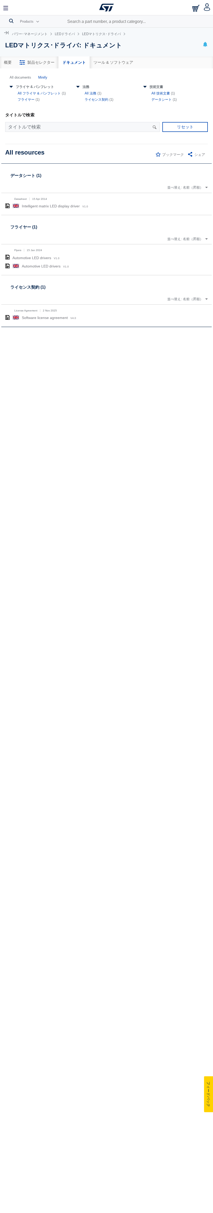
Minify (42, 77)
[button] (6, 7)
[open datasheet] (7, 205)
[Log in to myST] (207, 7)
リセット (185, 127)
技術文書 (156, 87)
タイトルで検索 (20, 115)
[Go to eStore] (196, 8)
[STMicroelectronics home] (106, 7)
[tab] (8, 62)
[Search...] (11, 20)
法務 (86, 87)
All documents (20, 77)
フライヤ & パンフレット (35, 87)
